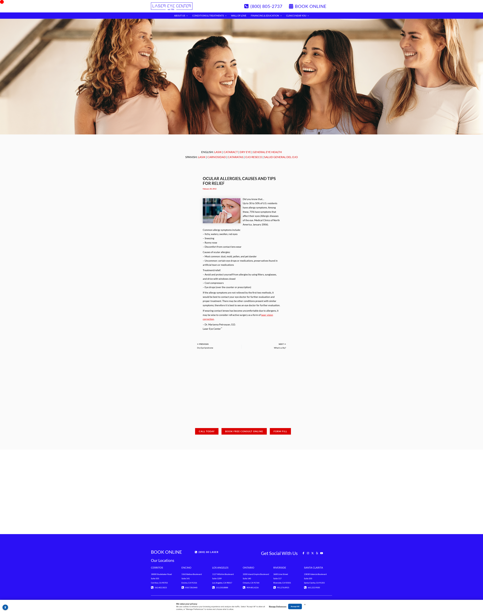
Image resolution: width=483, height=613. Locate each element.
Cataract (231, 152)
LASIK (218, 152)
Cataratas (235, 157)
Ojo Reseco (253, 157)
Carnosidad (216, 157)
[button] (263, 6)
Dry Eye (245, 152)
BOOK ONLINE (166, 552)
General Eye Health (267, 152)
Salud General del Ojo (281, 157)
